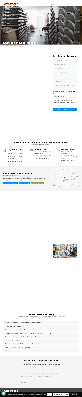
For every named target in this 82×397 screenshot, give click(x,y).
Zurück (56, 251)
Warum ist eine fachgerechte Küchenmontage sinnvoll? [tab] (19, 344)
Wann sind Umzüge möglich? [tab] (12, 340)
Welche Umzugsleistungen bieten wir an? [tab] (16, 326)
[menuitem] (41, 4)
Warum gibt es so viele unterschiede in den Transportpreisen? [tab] (21, 351)
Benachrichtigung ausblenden (61, 394)
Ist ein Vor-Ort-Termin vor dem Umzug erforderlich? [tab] (18, 347)
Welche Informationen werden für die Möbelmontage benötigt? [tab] (21, 337)
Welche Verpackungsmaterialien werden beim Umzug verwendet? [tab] (22, 330)
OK (50, 394)
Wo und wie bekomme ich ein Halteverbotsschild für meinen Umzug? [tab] (23, 322)
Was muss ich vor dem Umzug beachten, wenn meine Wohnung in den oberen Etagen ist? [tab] (28, 333)
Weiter (74, 251)
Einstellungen (73, 394)
